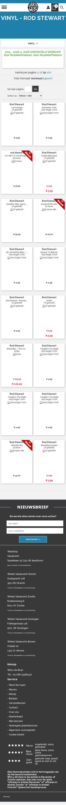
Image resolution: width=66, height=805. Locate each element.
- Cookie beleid (15, 734)
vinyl (32, 43)
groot (48, 78)
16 (41, 72)
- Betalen (12, 698)
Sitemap (6, 796)
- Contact (12, 707)
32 (45, 72)
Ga (35, 89)
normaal (37, 78)
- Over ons (13, 712)
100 (49, 72)
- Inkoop (11, 694)
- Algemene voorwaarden (21, 730)
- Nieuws (12, 689)
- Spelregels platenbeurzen (22, 725)
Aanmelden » (33, 539)
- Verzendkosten (16, 703)
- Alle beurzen (15, 721)
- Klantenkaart (15, 716)
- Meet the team (16, 685)
